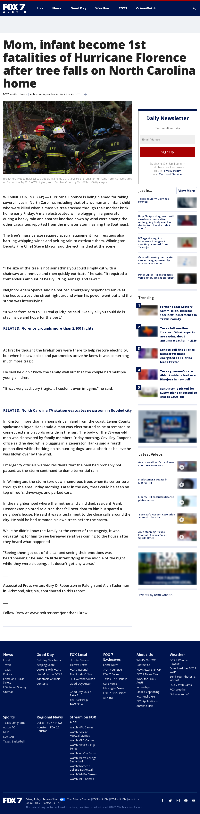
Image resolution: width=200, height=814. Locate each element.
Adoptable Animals (48, 679)
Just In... (145, 190)
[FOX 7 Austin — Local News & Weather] (16, 8)
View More (186, 191)
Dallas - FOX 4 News (49, 723)
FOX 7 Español (79, 669)
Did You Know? (179, 694)
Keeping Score (46, 665)
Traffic (7, 665)
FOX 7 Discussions (115, 693)
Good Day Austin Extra (80, 685)
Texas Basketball (14, 741)
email (194, 800)
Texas (7, 669)
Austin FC (9, 727)
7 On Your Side (112, 669)
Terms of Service (170, 174)
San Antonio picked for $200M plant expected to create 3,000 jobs (178, 393)
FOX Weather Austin (82, 679)
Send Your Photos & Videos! (183, 678)
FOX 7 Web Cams (181, 685)
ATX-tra (108, 698)
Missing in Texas (113, 688)
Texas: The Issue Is (115, 679)
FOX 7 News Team (148, 674)
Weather (177, 654)
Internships (143, 687)
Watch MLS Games (82, 779)
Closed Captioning (148, 692)
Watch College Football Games (80, 733)
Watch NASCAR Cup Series (82, 746)
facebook (162, 800)
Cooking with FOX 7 (49, 669)
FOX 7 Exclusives (112, 657)
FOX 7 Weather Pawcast (179, 662)
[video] (187, 466)
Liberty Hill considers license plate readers (156, 498)
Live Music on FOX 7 (49, 674)
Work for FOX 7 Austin (146, 680)
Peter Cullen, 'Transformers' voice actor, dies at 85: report (156, 276)
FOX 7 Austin (10, 94)
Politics (7, 674)
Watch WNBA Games (83, 774)
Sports (9, 717)
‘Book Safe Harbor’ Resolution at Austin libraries (156, 516)
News (24, 94)
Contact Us (144, 665)
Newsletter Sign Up (149, 669)
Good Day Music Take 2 (80, 693)
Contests (42, 683)
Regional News (50, 717)
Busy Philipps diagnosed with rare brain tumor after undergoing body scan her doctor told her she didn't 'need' (156, 222)
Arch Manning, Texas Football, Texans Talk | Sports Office (152, 535)
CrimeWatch (111, 665)
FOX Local (78, 654)
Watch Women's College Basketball (81, 767)
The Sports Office (81, 674)
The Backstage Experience (79, 701)
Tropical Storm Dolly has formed (153, 200)
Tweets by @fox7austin (155, 595)
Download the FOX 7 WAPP (183, 670)
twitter (170, 800)
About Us (145, 654)
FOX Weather (178, 689)
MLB (6, 732)
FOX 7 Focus (111, 674)
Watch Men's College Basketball (83, 759)
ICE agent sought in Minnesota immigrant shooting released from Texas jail (153, 242)
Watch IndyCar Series (83, 753)
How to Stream (79, 660)
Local (6, 660)
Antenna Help (145, 706)
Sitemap (8, 692)
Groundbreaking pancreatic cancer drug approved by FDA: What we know (155, 260)
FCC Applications (147, 701)
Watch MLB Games (82, 740)
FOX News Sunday (14, 687)
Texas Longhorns (14, 723)
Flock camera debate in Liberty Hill (152, 481)
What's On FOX (146, 660)
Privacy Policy (172, 171)
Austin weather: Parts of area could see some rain (156, 463)
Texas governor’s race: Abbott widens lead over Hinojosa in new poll (178, 375)
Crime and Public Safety (13, 680)
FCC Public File (146, 696)
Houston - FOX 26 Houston (48, 729)
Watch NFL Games (82, 727)
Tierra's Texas (79, 665)
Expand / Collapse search (194, 8)
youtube (186, 800)
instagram (178, 800)
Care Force (110, 683)
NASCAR (8, 737)
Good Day (45, 654)
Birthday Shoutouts (49, 660)
